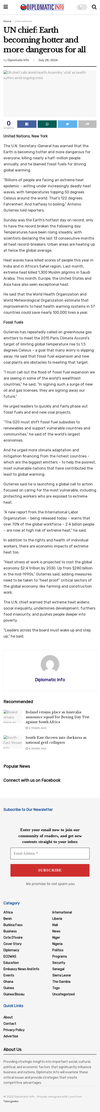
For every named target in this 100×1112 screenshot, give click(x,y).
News (56, 931)
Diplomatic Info (18, 60)
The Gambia (61, 982)
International (23, 21)
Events (8, 975)
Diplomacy (11, 950)
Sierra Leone (61, 975)
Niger (56, 938)
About (8, 1017)
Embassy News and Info (21, 969)
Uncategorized (63, 994)
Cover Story (12, 944)
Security (58, 963)
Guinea (8, 988)
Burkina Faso (13, 925)
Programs (59, 957)
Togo (56, 988)
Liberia (57, 919)
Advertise (10, 1036)
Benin (7, 919)
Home (7, 21)
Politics (57, 950)
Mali (55, 925)
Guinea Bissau (13, 994)
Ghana (8, 982)
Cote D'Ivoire (13, 938)
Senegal (58, 969)
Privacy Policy (14, 1030)
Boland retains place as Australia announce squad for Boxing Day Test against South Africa (57, 717)
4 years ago (37, 728)
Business (10, 931)
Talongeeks (11, 1101)
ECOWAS (9, 957)
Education (11, 963)
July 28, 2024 (48, 60)
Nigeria (57, 944)
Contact (9, 1024)
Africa (8, 912)
